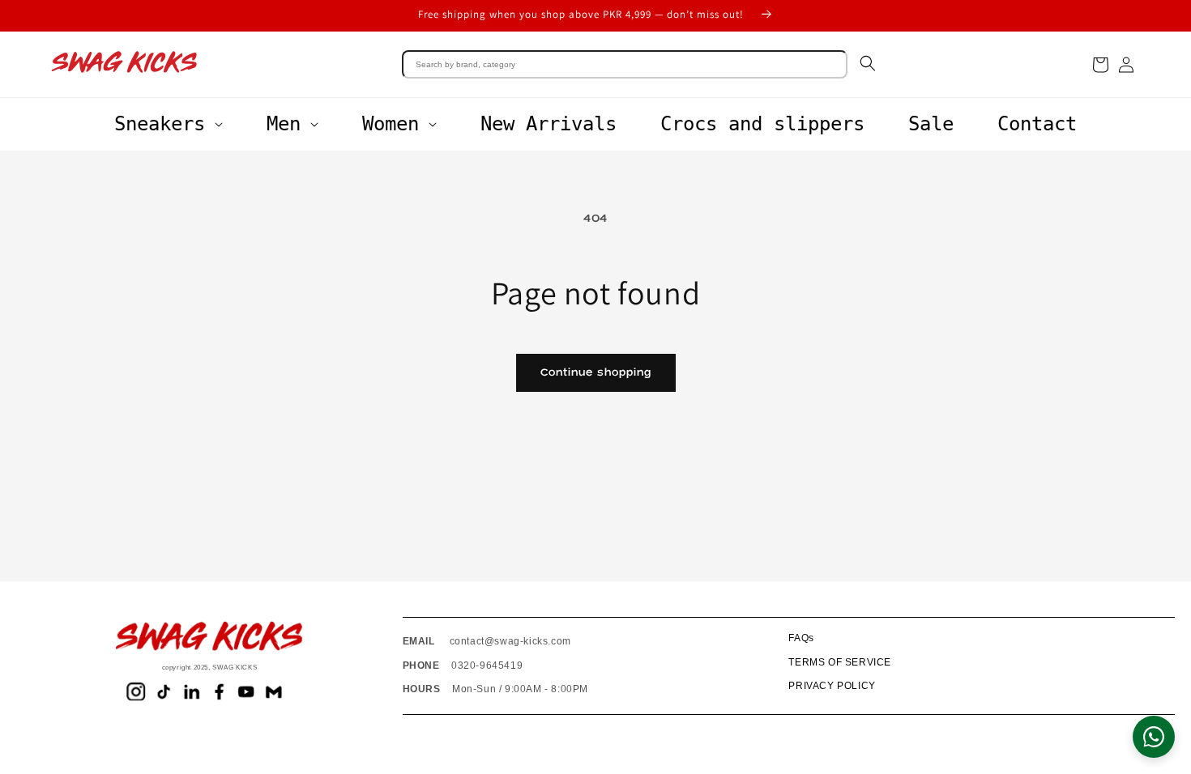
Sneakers (159, 124)
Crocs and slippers (762, 124)
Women (390, 124)
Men (284, 124)
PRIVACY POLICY (831, 685)
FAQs (800, 638)
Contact (1037, 124)
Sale (931, 124)
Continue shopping (595, 372)
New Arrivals (548, 124)
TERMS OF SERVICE (839, 662)
